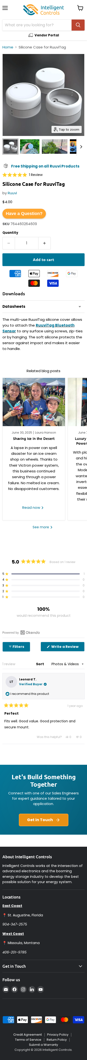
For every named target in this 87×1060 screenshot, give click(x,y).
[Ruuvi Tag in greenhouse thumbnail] (54, 146)
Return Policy (57, 1039)
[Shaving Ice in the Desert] (34, 402)
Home (7, 47)
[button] (22, 174)
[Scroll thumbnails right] (80, 147)
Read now (31, 507)
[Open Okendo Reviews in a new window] (21, 632)
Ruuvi (12, 192)
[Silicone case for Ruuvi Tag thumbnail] (10, 146)
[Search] (78, 25)
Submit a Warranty (43, 1044)
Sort (40, 664)
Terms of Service (28, 1039)
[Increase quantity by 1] (44, 243)
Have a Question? (24, 213)
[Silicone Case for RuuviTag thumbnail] (30, 146)
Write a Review (68, 647)
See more (41, 527)
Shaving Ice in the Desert (34, 438)
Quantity (10, 233)
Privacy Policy (57, 1034)
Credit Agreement (27, 1034)
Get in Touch (40, 820)
